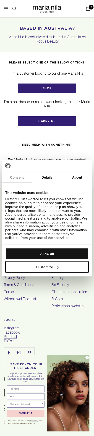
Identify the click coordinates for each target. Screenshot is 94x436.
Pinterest (10, 337)
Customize (44, 267)
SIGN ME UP (26, 413)
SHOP (47, 88)
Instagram (11, 328)
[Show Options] (41, 404)
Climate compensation (69, 292)
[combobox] (25, 404)
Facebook (12, 333)
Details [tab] (47, 177)
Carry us (47, 121)
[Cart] (88, 9)
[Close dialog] (87, 358)
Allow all (47, 254)
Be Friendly (60, 285)
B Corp (57, 299)
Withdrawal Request (20, 299)
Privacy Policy (14, 278)
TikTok (9, 341)
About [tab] (77, 177)
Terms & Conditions (19, 285)
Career (9, 292)
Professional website (68, 306)
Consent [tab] (17, 177)
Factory (57, 278)
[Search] (14, 9)
